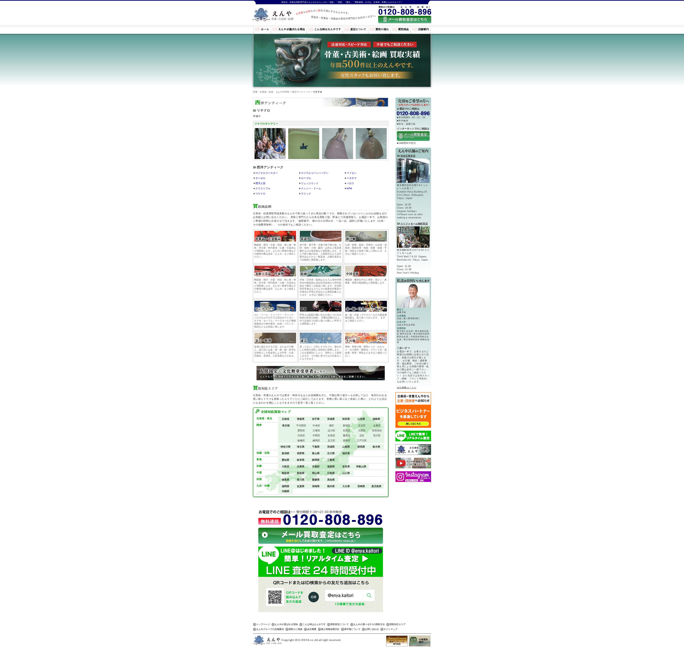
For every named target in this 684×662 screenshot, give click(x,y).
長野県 (300, 453)
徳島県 (285, 479)
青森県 (300, 418)
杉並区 (331, 435)
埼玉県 (300, 446)
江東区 (316, 430)
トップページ (263, 624)
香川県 (300, 479)
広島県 (331, 473)
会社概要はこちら (406, 387)
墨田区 (301, 430)
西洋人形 (260, 183)
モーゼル (260, 178)
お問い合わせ (372, 629)
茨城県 (331, 446)
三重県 (331, 459)
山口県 (346, 473)
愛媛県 (316, 479)
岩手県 (316, 418)
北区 (361, 435)
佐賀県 (300, 486)
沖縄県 (285, 491)
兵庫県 (300, 466)
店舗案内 (423, 29)
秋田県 (346, 418)
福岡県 (285, 486)
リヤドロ (260, 193)
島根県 (300, 473)
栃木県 (376, 446)
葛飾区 (346, 440)
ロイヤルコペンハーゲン (314, 173)
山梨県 (346, 446)
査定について (358, 29)
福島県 (376, 418)
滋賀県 (331, 466)
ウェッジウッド (309, 183)
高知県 (331, 479)
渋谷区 (301, 435)
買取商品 (403, 29)
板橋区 (301, 440)
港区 (331, 425)
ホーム (265, 29)
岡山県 (316, 473)
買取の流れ (382, 29)
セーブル (306, 178)
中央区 (316, 425)
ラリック (306, 193)
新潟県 (285, 453)
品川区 (331, 430)
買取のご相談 (295, 629)
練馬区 (316, 440)
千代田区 (301, 425)
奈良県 (346, 466)
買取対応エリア (397, 624)
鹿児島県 (376, 486)
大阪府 (285, 466)
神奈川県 (286, 446)
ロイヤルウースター (266, 173)
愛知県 (285, 459)
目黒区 (346, 430)
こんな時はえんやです (327, 29)
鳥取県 (285, 473)
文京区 (362, 425)
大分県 (346, 486)
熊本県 (331, 486)
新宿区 (346, 425)
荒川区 (377, 435)
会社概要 (311, 629)
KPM (349, 188)
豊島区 (346, 435)
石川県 (331, 453)
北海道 (285, 418)
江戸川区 (362, 440)
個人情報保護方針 (330, 629)
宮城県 (331, 418)
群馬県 (361, 446)
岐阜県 (300, 459)
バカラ (350, 183)
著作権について (352, 629)
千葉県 (316, 446)
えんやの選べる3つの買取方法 (369, 624)
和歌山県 (361, 466)
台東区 (377, 425)
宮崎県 (361, 486)
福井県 (346, 453)
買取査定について (339, 624)
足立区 (331, 440)
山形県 (361, 418)
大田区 (362, 430)
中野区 (316, 435)
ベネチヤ (352, 178)
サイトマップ (390, 629)
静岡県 (316, 459)
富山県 (316, 453)
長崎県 (316, 486)
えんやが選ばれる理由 (291, 29)
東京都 (286, 425)
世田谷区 (377, 430)
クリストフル (262, 188)
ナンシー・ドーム (311, 188)
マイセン (352, 173)
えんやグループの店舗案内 (270, 629)
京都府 (316, 466)
